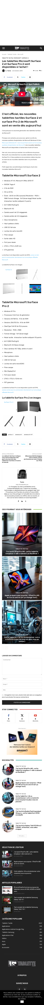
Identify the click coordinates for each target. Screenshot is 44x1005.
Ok (22, 1001)
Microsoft (20, 54)
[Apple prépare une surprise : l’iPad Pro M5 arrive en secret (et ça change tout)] (22, 578)
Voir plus (21, 836)
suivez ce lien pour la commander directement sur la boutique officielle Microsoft (20, 257)
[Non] (41, 998)
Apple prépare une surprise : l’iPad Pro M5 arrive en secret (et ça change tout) (22, 596)
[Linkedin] (22, 501)
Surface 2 (25, 58)
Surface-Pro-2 (8, 402)
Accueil (4, 54)
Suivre (22, 714)
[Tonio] (3, 70)
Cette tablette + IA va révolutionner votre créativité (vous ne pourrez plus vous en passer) (22, 639)
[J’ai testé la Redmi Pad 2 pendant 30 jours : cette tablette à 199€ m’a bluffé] (8, 812)
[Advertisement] (22, 23)
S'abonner (35, 714)
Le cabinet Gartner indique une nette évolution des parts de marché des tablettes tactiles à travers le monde (11, 459)
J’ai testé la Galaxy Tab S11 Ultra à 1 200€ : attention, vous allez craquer (28, 827)
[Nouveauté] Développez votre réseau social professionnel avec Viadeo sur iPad (33, 458)
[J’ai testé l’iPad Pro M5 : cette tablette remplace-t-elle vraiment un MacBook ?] (22, 534)
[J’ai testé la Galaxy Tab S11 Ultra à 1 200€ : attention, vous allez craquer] (8, 826)
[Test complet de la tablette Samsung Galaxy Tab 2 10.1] (7, 909)
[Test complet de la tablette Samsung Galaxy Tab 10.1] (7, 900)
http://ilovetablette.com (22, 484)
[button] (3, 48)
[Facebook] (18, 501)
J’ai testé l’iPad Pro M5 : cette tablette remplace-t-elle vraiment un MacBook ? (22, 552)
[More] (30, 77)
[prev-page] (3, 647)
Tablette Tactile (11, 54)
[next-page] (6, 647)
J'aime (8, 714)
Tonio (9, 70)
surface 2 (10, 434)
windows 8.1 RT (28, 434)
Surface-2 (9, 269)
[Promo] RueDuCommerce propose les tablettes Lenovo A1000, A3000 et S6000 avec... (27, 889)
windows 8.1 (18, 434)
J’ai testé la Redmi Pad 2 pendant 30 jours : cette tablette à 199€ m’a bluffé (28, 813)
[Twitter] (25, 501)
